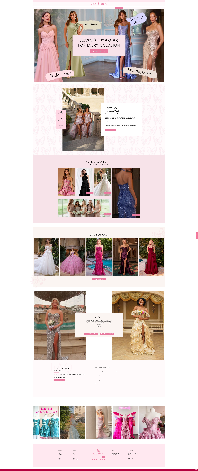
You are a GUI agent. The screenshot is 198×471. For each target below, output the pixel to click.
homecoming (60, 454)
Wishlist (74, 458)
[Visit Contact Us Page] (83, 119)
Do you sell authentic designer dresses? (102, 367)
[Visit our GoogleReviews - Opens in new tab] (100, 459)
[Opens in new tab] (46, 422)
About (74, 454)
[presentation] (46, 257)
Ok (196, 469)
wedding (59, 458)
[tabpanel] (99, 45)
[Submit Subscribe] (103, 457)
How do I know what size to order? (100, 384)
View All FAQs (59, 380)
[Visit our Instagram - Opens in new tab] (92, 459)
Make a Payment (75, 459)
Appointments (75, 452)
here (125, 469)
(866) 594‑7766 (130, 458)
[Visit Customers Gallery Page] (60, 325)
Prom (58, 452)
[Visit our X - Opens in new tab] (98, 459)
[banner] (99, 3)
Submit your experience (91, 333)
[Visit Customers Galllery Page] (138, 325)
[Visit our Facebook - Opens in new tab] (94, 459)
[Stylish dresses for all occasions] (99, 45)
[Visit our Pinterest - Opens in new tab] (104, 459)
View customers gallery (107, 333)
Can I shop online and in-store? (100, 376)
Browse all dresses (99, 279)
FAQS (73, 453)
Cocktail (59, 453)
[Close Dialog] (2, 470)
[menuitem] (76, 8)
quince (59, 459)
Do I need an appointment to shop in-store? (103, 380)
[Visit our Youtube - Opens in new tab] (102, 459)
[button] (197, 235)
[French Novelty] (98, 452)
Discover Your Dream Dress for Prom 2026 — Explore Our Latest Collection (99, 0)
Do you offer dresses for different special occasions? (105, 371)
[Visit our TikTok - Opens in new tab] (96, 459)
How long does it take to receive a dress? (102, 388)
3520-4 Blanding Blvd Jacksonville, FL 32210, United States (133, 453)
